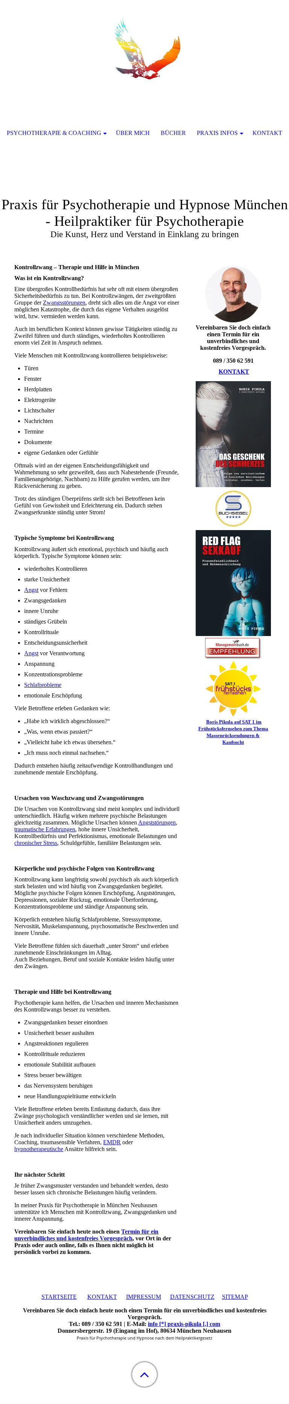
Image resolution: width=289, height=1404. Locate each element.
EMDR (112, 1142)
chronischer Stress (35, 843)
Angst (31, 590)
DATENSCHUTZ (192, 1297)
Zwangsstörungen (64, 302)
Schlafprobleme (42, 685)
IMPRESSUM (143, 1297)
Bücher (173, 133)
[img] (144, 47)
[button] (144, 1374)
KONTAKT (234, 371)
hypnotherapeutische (38, 1149)
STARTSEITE (59, 1297)
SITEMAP (235, 1297)
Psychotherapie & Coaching (54, 133)
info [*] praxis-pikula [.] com (184, 1324)
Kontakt (267, 133)
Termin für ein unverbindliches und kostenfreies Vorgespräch (86, 1235)
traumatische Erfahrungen (44, 829)
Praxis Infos (217, 133)
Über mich (133, 133)
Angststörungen (157, 822)
